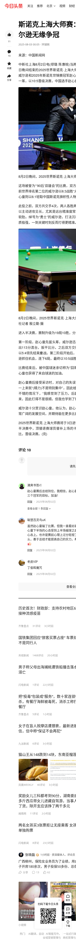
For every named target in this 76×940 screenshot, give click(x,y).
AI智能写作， (53, 933)
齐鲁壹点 (23, 626)
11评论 (34, 813)
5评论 (35, 714)
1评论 (35, 684)
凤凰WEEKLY (25, 784)
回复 (29, 501)
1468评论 (38, 655)
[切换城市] (54, 6)
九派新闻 (23, 743)
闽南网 (22, 813)
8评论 (35, 843)
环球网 (45, 44)
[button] (30, 5)
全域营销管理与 (52, 937)
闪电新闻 (23, 684)
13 (37, 872)
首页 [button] (68, 900)
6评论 (35, 743)
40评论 (41, 784)
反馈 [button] (68, 913)
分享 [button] (9, 80)
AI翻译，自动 (36, 933)
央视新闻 (23, 655)
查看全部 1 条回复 (37, 508)
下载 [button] (67, 922)
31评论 (36, 626)
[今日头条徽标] (13, 5)
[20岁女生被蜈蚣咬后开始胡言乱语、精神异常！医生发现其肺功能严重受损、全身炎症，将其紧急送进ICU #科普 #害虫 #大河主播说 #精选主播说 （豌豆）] (33, 901)
